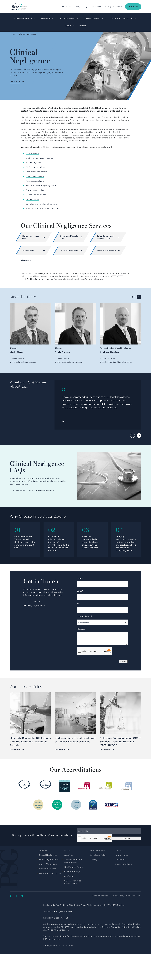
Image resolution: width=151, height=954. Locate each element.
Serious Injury (46, 18)
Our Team (68, 876)
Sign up (126, 838)
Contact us (133, 6)
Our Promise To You (73, 867)
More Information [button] (98, 850)
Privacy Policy (118, 896)
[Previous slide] (132, 297)
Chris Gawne (62, 352)
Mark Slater (16, 352)
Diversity (93, 859)
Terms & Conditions (100, 896)
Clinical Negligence (23, 18)
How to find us (121, 855)
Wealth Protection (94, 18)
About (68, 26)
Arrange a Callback (113, 6)
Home (12, 34)
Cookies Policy (133, 896)
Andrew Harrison (110, 352)
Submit (123, 661)
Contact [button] (118, 850)
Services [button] (43, 850)
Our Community (72, 871)
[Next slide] (139, 297)
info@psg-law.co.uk (34, 605)
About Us (68, 855)
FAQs (78, 6)
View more (26, 260)
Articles (82, 26)
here (17, 490)
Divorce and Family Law (122, 18)
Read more (15, 749)
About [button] (67, 850)
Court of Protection (69, 18)
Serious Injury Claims (49, 859)
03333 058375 (93, 6)
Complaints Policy (98, 855)
